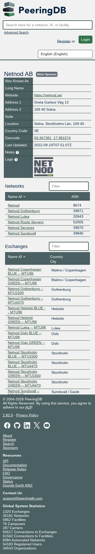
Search (8, 444)
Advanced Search (16, 32)
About (7, 435)
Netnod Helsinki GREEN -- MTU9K (22, 320)
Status (8, 481)
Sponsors (10, 448)
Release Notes (14, 469)
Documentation (15, 465)
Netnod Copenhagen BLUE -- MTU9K (24, 271)
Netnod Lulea (18, 216)
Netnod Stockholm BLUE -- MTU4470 (22, 364)
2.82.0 (8, 415)
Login (85, 39)
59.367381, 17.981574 (52, 138)
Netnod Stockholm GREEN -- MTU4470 (24, 383)
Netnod (14, 205)
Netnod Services (21, 228)
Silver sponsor (46, 74)
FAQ (6, 473)
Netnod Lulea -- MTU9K (27, 327)
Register (64, 41)
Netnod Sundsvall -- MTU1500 (24, 393)
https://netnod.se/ (48, 95)
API (5, 461)
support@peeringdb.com (23, 498)
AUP (28, 407)
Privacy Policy (27, 415)
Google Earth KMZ (18, 485)
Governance (13, 477)
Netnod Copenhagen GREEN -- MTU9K (24, 281)
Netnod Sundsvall (22, 233)
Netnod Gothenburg (24, 211)
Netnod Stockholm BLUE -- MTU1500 (22, 354)
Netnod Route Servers (26, 222)
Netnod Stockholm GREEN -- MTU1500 (24, 374)
